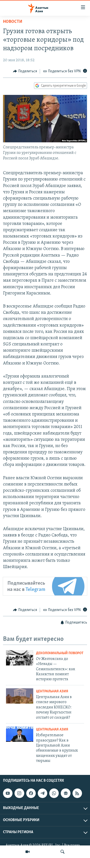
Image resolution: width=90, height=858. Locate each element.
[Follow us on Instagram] (19, 793)
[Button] (25, 71)
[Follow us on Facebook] (31, 793)
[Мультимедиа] (27, 851)
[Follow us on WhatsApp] (54, 793)
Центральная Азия (52, 691)
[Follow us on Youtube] (7, 793)
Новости (12, 22)
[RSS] (77, 793)
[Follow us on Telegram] (42, 793)
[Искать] (62, 851)
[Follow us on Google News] (65, 793)
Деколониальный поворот (60, 653)
